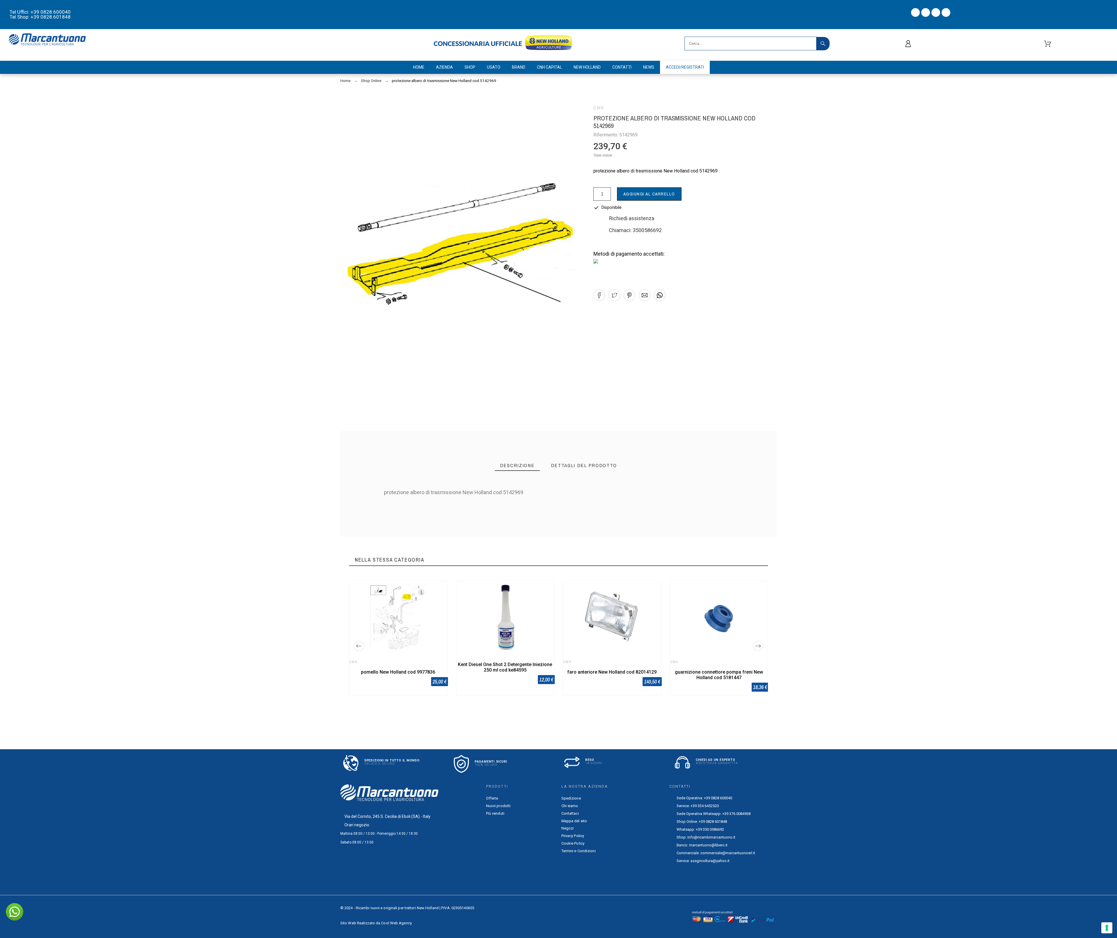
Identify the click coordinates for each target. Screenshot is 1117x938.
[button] (599, 295)
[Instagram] (935, 12)
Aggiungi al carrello (649, 194)
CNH (598, 108)
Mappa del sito (574, 821)
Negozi (567, 828)
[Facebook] (915, 12)
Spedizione (571, 798)
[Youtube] (925, 12)
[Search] (823, 43)
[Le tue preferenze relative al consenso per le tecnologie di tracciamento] (1106, 927)
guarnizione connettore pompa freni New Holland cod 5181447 (719, 674)
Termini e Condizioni (578, 851)
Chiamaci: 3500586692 (635, 230)
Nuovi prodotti (498, 806)
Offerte (492, 798)
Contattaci (570, 813)
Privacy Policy (572, 836)
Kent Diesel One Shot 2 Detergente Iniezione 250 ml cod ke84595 (505, 667)
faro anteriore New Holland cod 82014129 (612, 672)
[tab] (517, 465)
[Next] (758, 646)
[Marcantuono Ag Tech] (49, 40)
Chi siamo (569, 806)
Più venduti (495, 813)
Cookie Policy (572, 843)
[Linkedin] (946, 12)
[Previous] (359, 646)
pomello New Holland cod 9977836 (398, 672)
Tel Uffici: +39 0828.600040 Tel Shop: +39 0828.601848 (40, 14)
